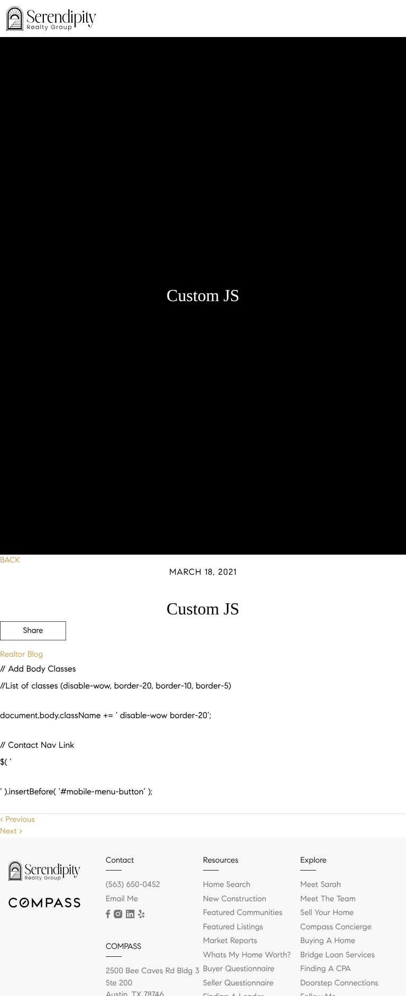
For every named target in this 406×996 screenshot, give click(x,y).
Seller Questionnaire (238, 983)
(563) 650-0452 (133, 885)
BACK (10, 560)
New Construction (234, 899)
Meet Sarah (320, 885)
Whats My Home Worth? (247, 955)
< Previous (17, 820)
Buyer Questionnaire (238, 969)
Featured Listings (233, 927)
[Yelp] (141, 914)
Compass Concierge (336, 927)
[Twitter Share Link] (33, 660)
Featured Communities (242, 913)
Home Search (227, 885)
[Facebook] (108, 914)
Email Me (122, 899)
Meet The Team (328, 899)
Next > (11, 831)
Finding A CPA (325, 969)
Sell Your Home (327, 913)
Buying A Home (327, 941)
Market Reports (230, 941)
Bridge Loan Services (337, 955)
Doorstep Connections (339, 983)
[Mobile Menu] (382, 21)
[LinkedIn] (130, 914)
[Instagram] (118, 914)
